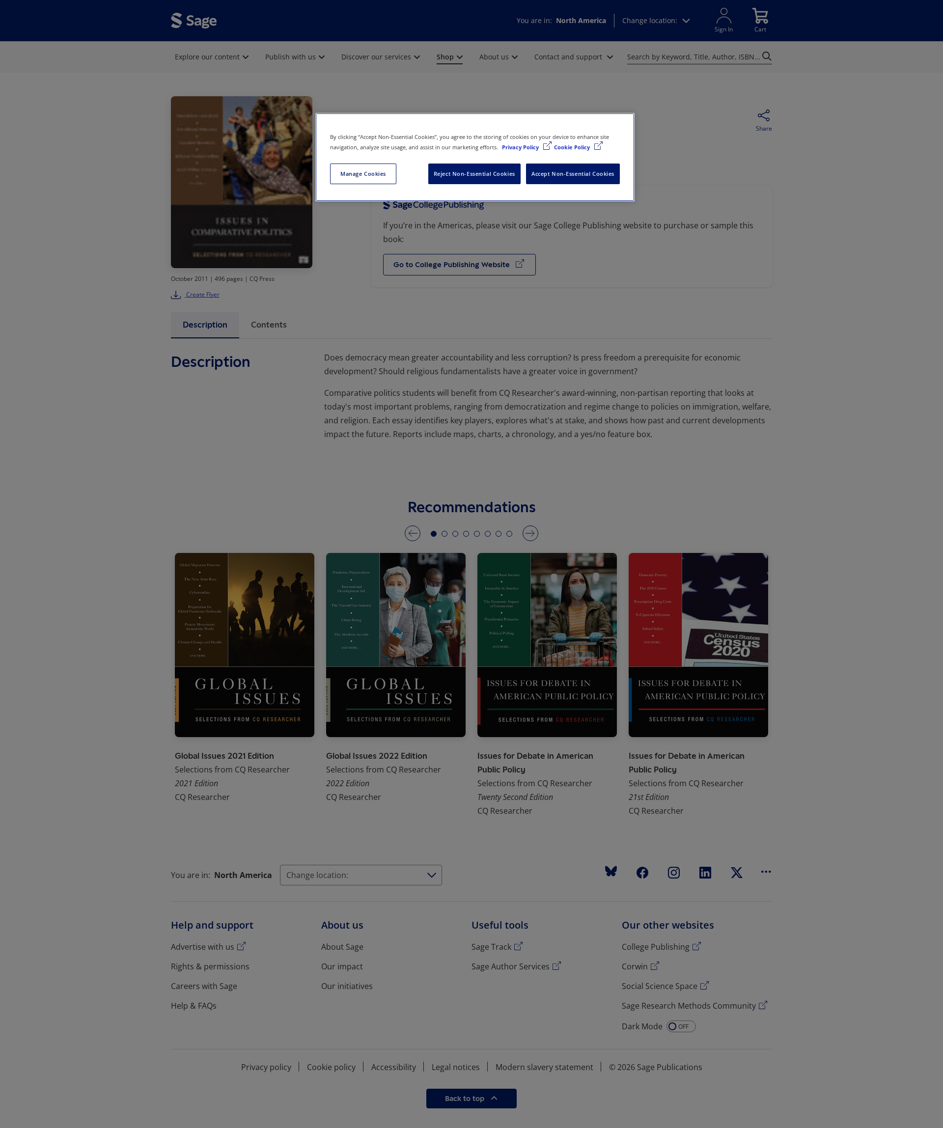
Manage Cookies (363, 173)
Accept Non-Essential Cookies (572, 173)
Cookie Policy (572, 147)
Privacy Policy (521, 147)
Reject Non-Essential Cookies (474, 173)
